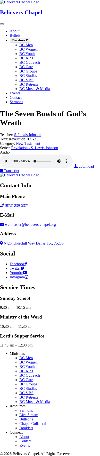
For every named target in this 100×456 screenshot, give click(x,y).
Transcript (11, 171)
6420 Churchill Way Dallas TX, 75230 (33, 243)
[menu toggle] (2, 24)
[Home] (19, 175)
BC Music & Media (34, 402)
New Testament (28, 143)
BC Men (26, 358)
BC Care (26, 380)
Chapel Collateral (32, 423)
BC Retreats (28, 397)
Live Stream (28, 415)
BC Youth (27, 367)
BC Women (28, 362)
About (24, 437)
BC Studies (28, 388)
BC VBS (26, 393)
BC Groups (28, 384)
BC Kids (26, 371)
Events (24, 445)
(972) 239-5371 (16, 205)
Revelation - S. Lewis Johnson (34, 148)
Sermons (26, 410)
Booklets (26, 428)
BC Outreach (29, 375)
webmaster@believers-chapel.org (30, 224)
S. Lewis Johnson (27, 135)
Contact (25, 441)
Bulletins (26, 419)
